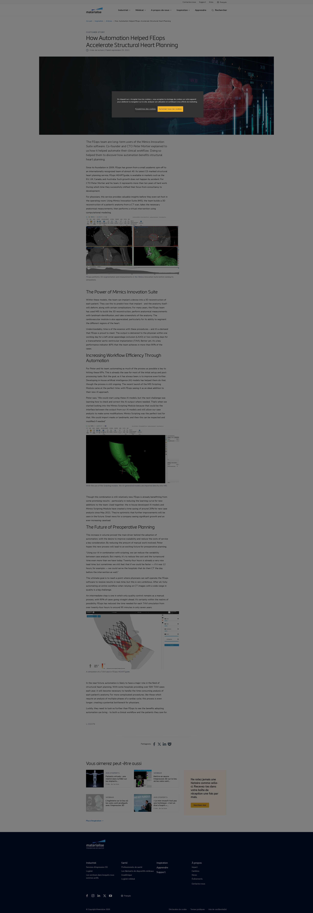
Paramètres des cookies (145, 109)
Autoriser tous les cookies (170, 109)
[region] (157, 104)
